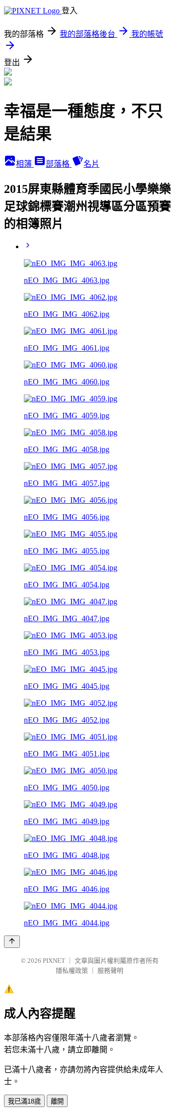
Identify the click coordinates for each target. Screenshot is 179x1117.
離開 (57, 1101)
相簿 (25, 164)
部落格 (59, 164)
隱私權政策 (72, 970)
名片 (91, 164)
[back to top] (12, 941)
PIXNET (54, 960)
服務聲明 (110, 970)
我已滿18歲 (24, 1101)
